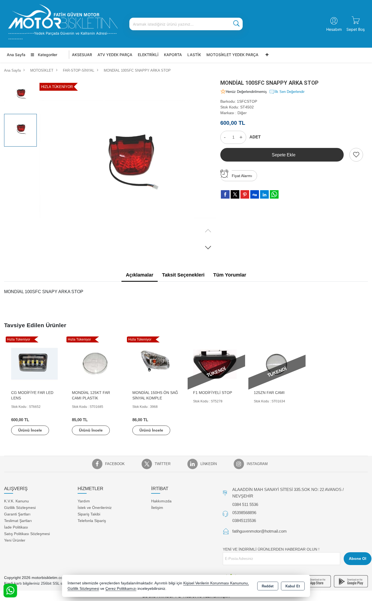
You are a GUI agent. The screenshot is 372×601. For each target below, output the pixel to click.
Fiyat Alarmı (242, 176)
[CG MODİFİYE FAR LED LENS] (34, 363)
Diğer (242, 113)
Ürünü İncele (30, 430)
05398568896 (244, 512)
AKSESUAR (82, 54)
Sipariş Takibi (89, 514)
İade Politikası (16, 527)
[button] (208, 247)
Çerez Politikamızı (120, 589)
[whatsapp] (274, 194)
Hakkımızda (161, 501)
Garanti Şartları (17, 514)
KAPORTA (173, 54)
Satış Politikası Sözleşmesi (27, 534)
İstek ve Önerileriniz (95, 507)
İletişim (157, 507)
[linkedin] (264, 194)
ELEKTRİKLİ (148, 54)
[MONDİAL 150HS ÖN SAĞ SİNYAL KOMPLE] (155, 363)
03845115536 (244, 520)
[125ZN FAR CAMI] (277, 363)
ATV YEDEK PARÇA (114, 54)
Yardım (84, 501)
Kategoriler (47, 54)
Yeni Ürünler (14, 540)
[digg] (254, 194)
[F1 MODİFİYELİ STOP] (216, 363)
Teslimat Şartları (18, 520)
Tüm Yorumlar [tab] (229, 275)
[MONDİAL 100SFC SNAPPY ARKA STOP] (127, 167)
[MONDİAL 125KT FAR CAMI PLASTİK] (95, 363)
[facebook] (225, 194)
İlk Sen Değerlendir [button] (289, 92)
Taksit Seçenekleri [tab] (183, 275)
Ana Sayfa (16, 54)
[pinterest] (244, 194)
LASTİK (194, 54)
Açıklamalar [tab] (139, 275)
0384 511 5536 (245, 504)
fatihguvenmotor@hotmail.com (259, 531)
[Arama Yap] (236, 24)
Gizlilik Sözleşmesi (20, 507)
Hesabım (334, 29)
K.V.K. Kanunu (16, 501)
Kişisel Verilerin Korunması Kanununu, (216, 583)
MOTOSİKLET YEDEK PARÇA (232, 54)
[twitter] (235, 194)
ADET (255, 137)
